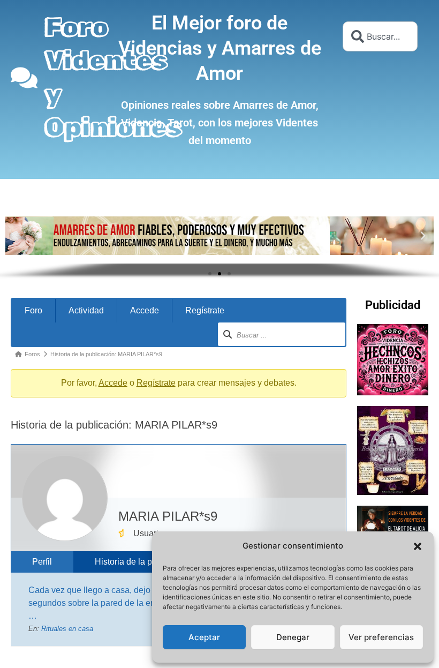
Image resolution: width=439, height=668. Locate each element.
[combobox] (380, 36)
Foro (33, 310)
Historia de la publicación (143, 561)
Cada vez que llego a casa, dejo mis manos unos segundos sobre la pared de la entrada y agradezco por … (133, 603)
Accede (144, 310)
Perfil (42, 561)
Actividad (86, 310)
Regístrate (204, 310)
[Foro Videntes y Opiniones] (24, 77)
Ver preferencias (381, 637)
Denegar (292, 637)
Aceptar (204, 637)
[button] (417, 546)
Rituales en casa (67, 629)
